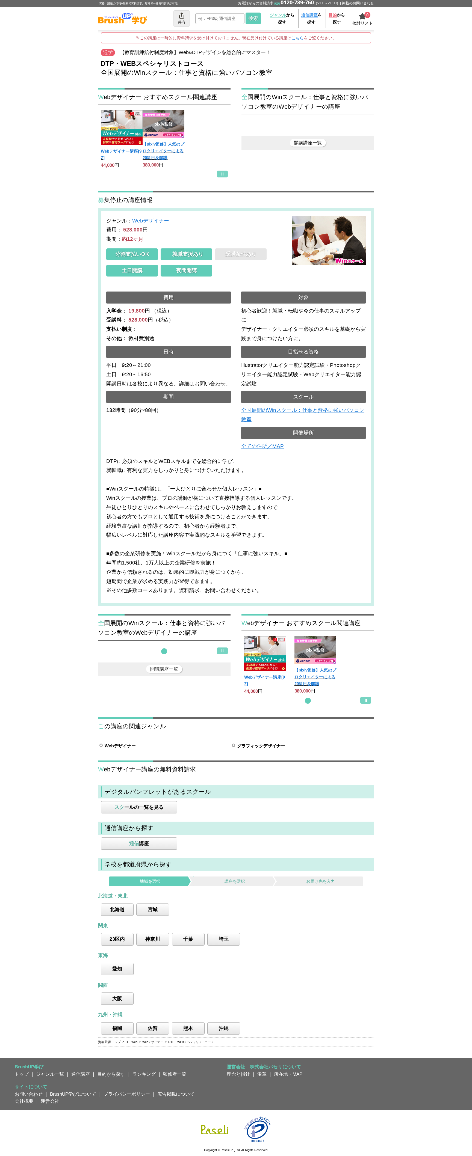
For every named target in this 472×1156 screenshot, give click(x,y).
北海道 (117, 909)
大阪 (117, 998)
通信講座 (80, 1074)
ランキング (144, 1074)
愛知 (117, 968)
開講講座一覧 (308, 142)
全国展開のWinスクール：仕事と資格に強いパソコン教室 (302, 414)
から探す (282, 18)
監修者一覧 (174, 1074)
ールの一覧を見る (139, 807)
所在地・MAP (288, 1074)
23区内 (117, 939)
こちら (297, 37)
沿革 (262, 1074)
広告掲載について (175, 1094)
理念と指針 (238, 1074)
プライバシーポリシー (127, 1094)
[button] (164, 651)
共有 (181, 22)
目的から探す (111, 1074)
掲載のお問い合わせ (358, 3)
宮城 (153, 909)
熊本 (188, 1028)
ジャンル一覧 (50, 1074)
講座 (139, 843)
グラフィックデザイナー (261, 746)
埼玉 (224, 939)
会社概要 (24, 1101)
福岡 (117, 1028)
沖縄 (224, 1028)
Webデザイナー (150, 221)
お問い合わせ (29, 1094)
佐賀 (153, 1028)
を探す (311, 18)
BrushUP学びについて (73, 1094)
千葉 (188, 939)
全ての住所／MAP (262, 446)
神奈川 (152, 939)
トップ (22, 1074)
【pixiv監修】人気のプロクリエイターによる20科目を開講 (163, 151)
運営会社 (50, 1101)
